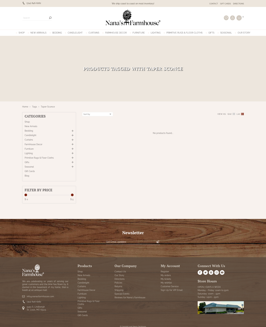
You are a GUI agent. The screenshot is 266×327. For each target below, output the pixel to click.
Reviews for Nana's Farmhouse (130, 297)
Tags (34, 106)
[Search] (50, 18)
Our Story (244, 32)
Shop (22, 32)
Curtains (94, 32)
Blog (27, 175)
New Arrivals (38, 32)
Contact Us (120, 271)
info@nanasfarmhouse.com (40, 296)
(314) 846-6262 (34, 302)
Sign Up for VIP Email (172, 290)
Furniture (139, 32)
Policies (118, 282)
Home (25, 106)
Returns (118, 286)
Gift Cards (225, 4)
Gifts (211, 32)
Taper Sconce (48, 106)
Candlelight (75, 32)
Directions (238, 4)
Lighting (156, 32)
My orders (166, 275)
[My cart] (239, 18)
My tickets (166, 279)
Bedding (57, 32)
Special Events (122, 294)
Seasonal (226, 32)
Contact (213, 4)
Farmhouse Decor (116, 32)
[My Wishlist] (226, 17)
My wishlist (166, 282)
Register (165, 271)
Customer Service (170, 286)
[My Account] (232, 17)
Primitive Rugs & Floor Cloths (184, 32)
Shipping (119, 290)
